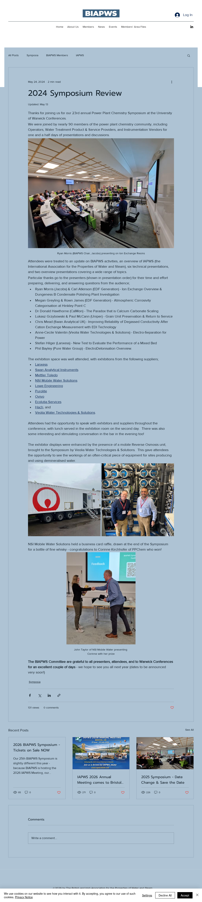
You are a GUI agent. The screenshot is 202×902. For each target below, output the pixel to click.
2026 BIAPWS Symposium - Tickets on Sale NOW (36, 747)
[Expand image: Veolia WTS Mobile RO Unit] (64, 499)
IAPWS (80, 55)
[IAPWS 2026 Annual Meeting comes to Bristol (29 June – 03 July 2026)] (101, 753)
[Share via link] (59, 695)
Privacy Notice (24, 897)
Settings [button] (147, 895)
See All (189, 729)
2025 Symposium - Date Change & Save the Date (162, 779)
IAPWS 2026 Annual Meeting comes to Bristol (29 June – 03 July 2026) (99, 779)
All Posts (13, 55)
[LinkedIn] (192, 27)
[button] (189, 55)
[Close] (197, 895)
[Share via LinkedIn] (49, 695)
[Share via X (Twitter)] (39, 695)
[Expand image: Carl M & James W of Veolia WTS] (138, 499)
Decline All (165, 895)
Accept (185, 895)
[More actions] (171, 81)
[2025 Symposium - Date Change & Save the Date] (165, 753)
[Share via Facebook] (30, 695)
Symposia (32, 55)
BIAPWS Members (57, 55)
